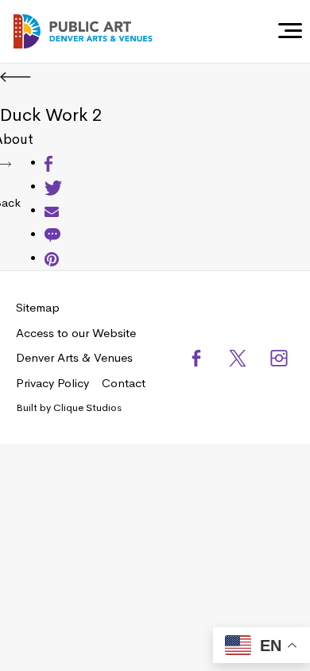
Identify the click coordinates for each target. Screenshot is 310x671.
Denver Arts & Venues (74, 357)
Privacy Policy (52, 382)
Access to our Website (76, 332)
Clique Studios (87, 407)
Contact (123, 382)
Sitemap (38, 307)
